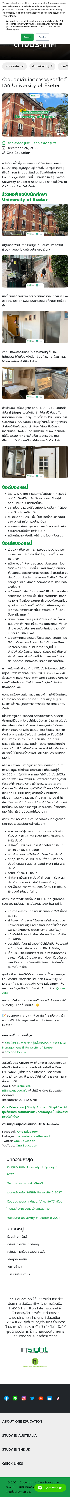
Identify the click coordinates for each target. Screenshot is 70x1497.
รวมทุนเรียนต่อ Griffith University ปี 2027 (34, 1192)
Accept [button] (27, 37)
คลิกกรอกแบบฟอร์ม (14, 1090)
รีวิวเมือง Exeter (15, 1052)
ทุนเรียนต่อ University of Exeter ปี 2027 (33, 1218)
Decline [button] (42, 37)
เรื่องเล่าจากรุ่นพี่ (42, 66)
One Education (28, 1132)
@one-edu (24, 1086)
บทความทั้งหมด (14, 66)
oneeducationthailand (34, 1136)
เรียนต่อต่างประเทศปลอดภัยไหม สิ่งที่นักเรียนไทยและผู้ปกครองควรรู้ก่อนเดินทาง (34, 1205)
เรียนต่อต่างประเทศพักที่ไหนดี (25, 1183)
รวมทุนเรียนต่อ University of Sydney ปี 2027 (31, 1170)
